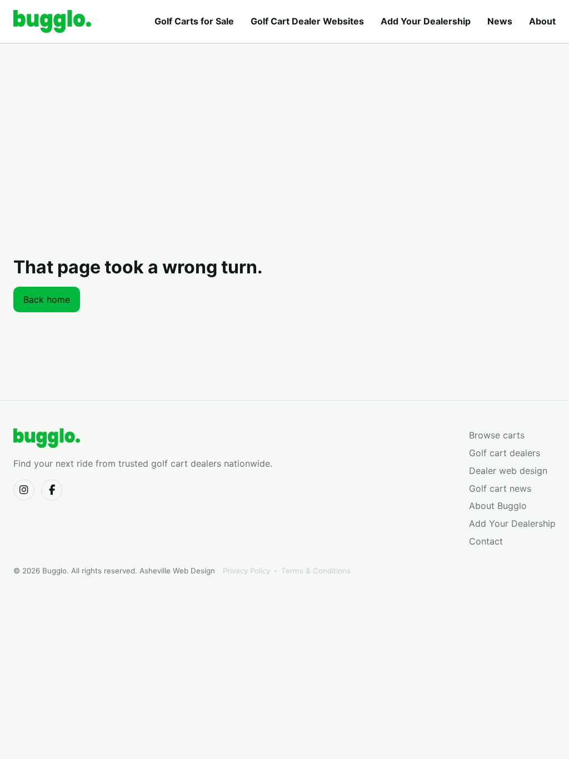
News (499, 21)
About (542, 21)
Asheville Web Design (177, 570)
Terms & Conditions (316, 570)
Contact (486, 541)
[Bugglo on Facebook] (51, 490)
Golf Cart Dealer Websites (307, 21)
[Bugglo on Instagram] (23, 490)
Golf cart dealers (504, 452)
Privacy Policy (246, 570)
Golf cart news (500, 488)
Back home (46, 299)
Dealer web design (508, 470)
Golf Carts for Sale (194, 21)
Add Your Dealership (426, 21)
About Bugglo (498, 505)
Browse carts (497, 435)
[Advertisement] (284, 164)
